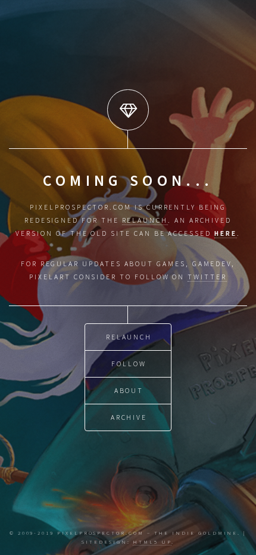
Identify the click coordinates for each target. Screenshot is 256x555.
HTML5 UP (152, 541)
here (225, 233)
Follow (128, 363)
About (129, 390)
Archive (129, 417)
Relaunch (129, 336)
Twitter (207, 276)
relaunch (145, 220)
